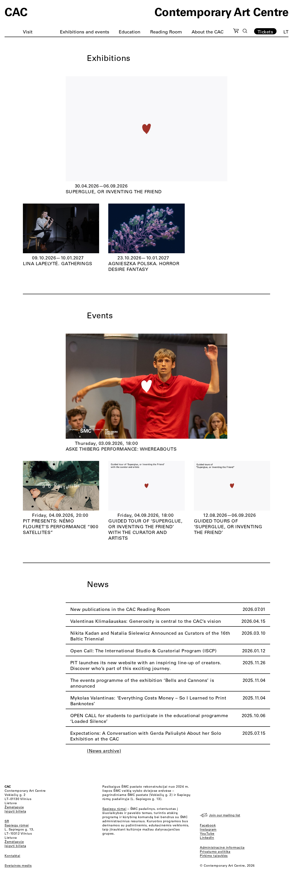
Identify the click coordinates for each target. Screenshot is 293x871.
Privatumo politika (215, 851)
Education (129, 32)
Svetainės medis (18, 865)
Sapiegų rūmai (17, 825)
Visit (28, 32)
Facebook (208, 825)
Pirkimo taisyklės (214, 856)
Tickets (265, 31)
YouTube (207, 833)
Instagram (208, 829)
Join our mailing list (224, 815)
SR (7, 821)
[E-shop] (236, 31)
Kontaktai (12, 856)
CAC (16, 11)
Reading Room (166, 32)
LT (285, 32)
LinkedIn (207, 838)
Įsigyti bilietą (15, 811)
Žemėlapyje (14, 807)
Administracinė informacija (222, 847)
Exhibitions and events (84, 32)
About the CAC (207, 32)
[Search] (245, 30)
